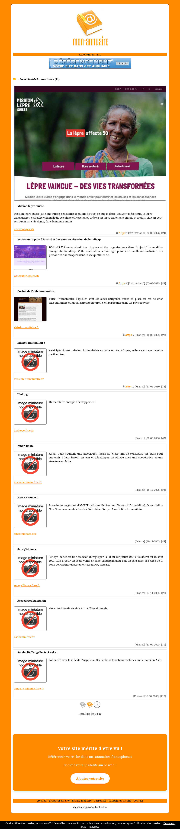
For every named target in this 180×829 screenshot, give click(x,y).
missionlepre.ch (24, 229)
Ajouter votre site (90, 778)
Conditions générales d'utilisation (90, 807)
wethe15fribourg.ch (26, 275)
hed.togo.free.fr (24, 430)
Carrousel (100, 800)
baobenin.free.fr (24, 637)
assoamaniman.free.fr (28, 482)
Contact (138, 800)
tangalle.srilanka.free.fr (29, 688)
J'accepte (94, 826)
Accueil (42, 800)
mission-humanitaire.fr (29, 379)
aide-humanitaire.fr (26, 327)
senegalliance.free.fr (27, 585)
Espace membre (82, 800)
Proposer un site (59, 800)
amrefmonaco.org (25, 533)
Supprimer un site (119, 800)
